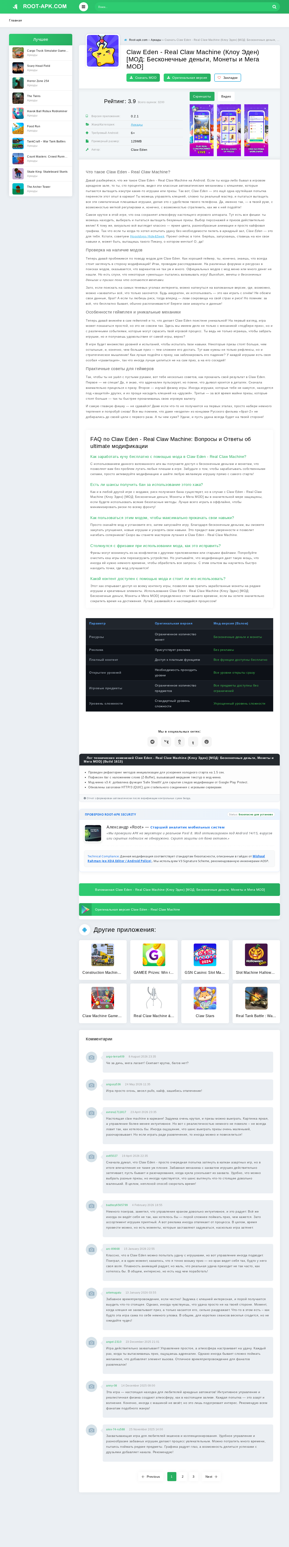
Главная (15, 20)
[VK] (166, 742)
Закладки (230, 77)
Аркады (137, 124)
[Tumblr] (193, 742)
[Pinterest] (207, 742)
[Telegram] (152, 742)
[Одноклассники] (180, 742)
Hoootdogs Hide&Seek (147, 236)
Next (208, 1476)
